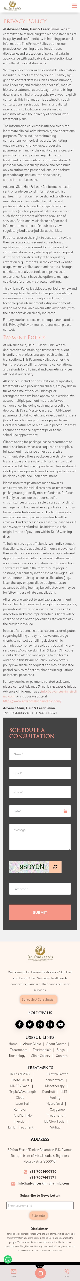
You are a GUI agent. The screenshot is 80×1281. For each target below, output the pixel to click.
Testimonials (42, 1049)
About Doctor (56, 1043)
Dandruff (48, 1091)
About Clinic (32, 1043)
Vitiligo (55, 1127)
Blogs (61, 1049)
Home (13, 1043)
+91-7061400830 (42, 1171)
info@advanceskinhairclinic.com (43, 1183)
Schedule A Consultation (38, 999)
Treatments (18, 1049)
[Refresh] (55, 867)
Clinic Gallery (40, 1055)
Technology (17, 1055)
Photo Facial (20, 1080)
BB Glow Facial (54, 1121)
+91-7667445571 (42, 1177)
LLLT (64, 1091)
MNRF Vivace (20, 1086)
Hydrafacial (55, 1103)
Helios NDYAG (20, 1074)
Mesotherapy (55, 1086)
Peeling (54, 1097)
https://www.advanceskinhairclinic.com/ (32, 701)
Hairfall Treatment (20, 1127)
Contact (61, 1055)
